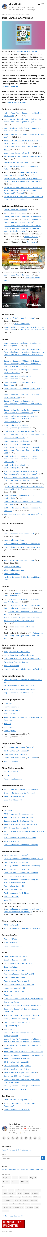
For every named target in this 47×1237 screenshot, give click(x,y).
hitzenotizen (7, 1207)
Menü (43, 4)
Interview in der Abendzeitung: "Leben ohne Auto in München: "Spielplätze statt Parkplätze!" (23, 190)
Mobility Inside (11, 761)
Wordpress (26, 1204)
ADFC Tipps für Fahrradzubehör (17, 869)
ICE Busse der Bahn (12, 772)
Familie (6, 1182)
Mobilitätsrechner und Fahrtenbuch (19, 534)
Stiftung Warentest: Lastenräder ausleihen (22, 928)
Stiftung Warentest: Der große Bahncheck (22, 1086)
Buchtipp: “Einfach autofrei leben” (19, 318)
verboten (26, 1193)
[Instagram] (17, 1138)
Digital (33, 1178)
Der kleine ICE (10, 1076)
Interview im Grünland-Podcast (17, 163)
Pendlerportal (10, 731)
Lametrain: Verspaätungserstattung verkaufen (23, 1055)
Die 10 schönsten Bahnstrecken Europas (21, 845)
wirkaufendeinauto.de (13, 946)
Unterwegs (23, 1178)
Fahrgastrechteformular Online (17, 1022)
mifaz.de (7, 724)
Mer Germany (32, 242)
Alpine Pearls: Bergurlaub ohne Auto (20, 838)
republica (12, 1193)
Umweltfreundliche (22, 324)
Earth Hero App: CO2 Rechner (16, 662)
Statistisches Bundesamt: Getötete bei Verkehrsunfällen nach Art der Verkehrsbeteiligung (21, 419)
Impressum (39, 1170)
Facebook (20, 175)
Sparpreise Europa (12, 1002)
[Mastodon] (4, 1138)
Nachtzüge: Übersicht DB (14, 988)
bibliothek (36, 1197)
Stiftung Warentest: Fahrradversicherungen (22, 866)
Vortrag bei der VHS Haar (15, 213)
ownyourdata (34, 1200)
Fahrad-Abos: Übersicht (14, 886)
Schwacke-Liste (10, 942)
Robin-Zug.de (9, 1029)
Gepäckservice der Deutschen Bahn (18, 821)
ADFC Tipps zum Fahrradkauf (16, 855)
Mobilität (18, 593)
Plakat (27, 220)
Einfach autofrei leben (27, 52)
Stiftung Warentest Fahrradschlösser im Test (23, 859)
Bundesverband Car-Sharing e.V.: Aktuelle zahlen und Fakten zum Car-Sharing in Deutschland (22, 459)
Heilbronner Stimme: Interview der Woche (22, 157)
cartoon (5, 1204)
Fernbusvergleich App (13, 779)
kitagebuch (29, 1207)
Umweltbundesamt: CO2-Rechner (17, 441)
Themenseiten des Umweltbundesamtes (19, 689)
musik (17, 1190)
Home (3, 14)
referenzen (31, 1190)
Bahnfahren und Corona (24, 627)
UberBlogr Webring (12, 1216)
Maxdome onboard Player (14, 1073)
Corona (5, 1193)
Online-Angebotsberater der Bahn (18, 963)
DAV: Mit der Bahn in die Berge (17, 828)
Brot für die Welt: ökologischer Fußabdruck (23, 669)
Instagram (8, 175)
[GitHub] (13, 1138)
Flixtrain (8, 995)
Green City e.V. (31, 237)
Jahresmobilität (8, 1200)
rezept (12, 1204)
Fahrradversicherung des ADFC (17, 862)
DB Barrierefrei (11, 1069)
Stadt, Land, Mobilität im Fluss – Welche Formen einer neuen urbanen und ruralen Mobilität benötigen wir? (22, 228)
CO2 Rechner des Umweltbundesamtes (19, 655)
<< (3, 1216)
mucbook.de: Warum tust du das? (17, 153)
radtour (23, 1190)
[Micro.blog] (35, 1138)
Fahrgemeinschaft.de (12, 707)
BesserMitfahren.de (12, 710)
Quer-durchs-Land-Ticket (14, 977)
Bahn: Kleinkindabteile (14, 797)
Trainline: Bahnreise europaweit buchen (21, 1015)
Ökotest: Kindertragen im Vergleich (19, 793)
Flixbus (7, 775)
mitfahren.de (9, 714)
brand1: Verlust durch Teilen (17, 1110)
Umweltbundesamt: (12, 495)
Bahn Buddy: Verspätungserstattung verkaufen (23, 1052)
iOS (18, 751)
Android (30, 747)
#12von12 (18, 1200)
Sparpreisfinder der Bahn (15, 970)
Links (15, 1178)
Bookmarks (12, 1170)
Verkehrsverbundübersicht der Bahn (19, 985)
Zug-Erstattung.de (12, 1026)
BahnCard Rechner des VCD (15, 960)
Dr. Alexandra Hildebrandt (32, 330)
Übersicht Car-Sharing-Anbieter (17, 1100)
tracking (5, 1211)
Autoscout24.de (10, 939)
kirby (36, 1207)
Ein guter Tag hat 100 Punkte (17, 652)
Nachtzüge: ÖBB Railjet (14, 992)
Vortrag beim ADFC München (15, 210)
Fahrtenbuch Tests (12, 574)
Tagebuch (6, 1178)
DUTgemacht (35, 1193)
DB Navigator (9, 751)
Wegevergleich (25, 495)
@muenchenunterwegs (28, 172)
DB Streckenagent (11, 1066)
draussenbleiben (18, 1207)
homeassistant (36, 1204)
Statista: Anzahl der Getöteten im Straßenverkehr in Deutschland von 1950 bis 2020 (23, 403)
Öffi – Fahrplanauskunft (15, 747)
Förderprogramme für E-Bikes (16, 893)
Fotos (4, 1170)
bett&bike (8, 810)
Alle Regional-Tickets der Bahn (17, 981)
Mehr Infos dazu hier (17, 102)
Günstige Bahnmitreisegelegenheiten (19, 1019)
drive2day (8, 727)
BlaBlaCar (8, 703)
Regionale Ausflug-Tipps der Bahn (18, 817)
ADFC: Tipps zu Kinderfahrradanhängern (21, 789)
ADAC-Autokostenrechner (14, 540)
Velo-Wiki (8, 900)
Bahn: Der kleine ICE (13, 800)
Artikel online (26, 222)
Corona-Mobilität (11, 596)
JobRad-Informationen (13, 890)
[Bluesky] (8, 1138)
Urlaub (20, 1193)
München (15, 1182)
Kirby (10, 1231)
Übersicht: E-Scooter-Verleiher (17, 876)
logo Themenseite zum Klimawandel (18, 693)
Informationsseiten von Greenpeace (19, 686)
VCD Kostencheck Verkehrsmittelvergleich (22, 544)
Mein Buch (30, 1170)
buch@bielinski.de (10, 87)
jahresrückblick (8, 1197)
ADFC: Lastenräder (12, 925)
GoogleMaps (8, 754)
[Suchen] (43, 1158)
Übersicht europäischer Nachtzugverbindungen (23, 999)
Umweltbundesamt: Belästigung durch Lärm (22, 389)
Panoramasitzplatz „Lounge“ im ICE (19, 974)
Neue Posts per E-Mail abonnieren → (17, 1150)
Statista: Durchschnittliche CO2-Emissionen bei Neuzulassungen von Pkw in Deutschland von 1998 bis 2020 (23, 363)
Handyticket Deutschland (14, 758)
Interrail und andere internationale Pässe (22, 1006)
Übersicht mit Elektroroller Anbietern (21, 873)
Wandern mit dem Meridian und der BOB (20, 825)
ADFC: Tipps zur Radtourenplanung (18, 814)
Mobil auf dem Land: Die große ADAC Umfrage (23, 514)
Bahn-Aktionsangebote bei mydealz (18, 1059)
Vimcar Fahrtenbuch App (14, 570)
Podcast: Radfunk (11, 897)
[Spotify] (30, 1138)
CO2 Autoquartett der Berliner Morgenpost (22, 659)
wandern (10, 1190)
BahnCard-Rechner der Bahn (15, 956)
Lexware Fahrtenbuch (12, 567)
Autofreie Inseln (11, 841)
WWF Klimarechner (11, 666)
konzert (25, 1200)
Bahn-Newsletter (11, 967)
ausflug (17, 1197)
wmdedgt (18, 1204)
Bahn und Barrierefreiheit (15, 1089)
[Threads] (22, 1138)
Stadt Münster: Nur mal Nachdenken (19, 431)
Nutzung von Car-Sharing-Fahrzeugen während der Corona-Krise (23, 636)
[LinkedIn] (26, 1138)
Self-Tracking (26, 1197)
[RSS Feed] (39, 1138)
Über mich (21, 1170)
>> (22, 1216)
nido (38, 1190)
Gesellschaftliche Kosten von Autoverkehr (22, 547)
